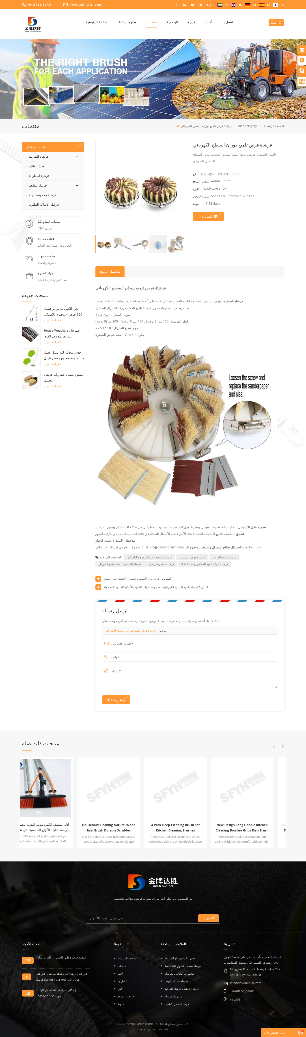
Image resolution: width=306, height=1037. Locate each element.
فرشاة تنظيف (38, 185)
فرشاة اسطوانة (39, 176)
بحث (273, 23)
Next (282, 746)
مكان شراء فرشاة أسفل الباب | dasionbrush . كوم (57, 993)
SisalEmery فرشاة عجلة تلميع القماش (204, 564)
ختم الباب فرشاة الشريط (179, 958)
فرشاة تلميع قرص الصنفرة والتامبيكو (150, 557)
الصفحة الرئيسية (97, 22)
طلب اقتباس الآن (274, 1033)
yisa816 (235, 999)
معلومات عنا (128, 22)
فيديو (191, 22)
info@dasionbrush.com (85, 4)
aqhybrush (160, 1029)
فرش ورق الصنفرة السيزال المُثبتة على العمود (131, 579)
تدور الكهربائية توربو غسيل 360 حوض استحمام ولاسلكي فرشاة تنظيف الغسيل (63, 311)
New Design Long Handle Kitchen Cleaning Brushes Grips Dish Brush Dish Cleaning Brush (186, 828)
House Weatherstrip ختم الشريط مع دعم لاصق (62, 333)
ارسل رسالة (118, 700)
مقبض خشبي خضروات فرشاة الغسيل (63, 377)
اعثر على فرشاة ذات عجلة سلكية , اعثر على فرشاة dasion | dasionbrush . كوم (61, 977)
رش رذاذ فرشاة (173, 996)
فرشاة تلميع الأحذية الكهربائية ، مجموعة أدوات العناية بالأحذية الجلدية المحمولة (150, 587)
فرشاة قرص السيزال (192, 557)
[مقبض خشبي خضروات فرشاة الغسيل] (31, 379)
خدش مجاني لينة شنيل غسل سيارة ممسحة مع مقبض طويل (64, 355)
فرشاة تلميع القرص (224, 557)
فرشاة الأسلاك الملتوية (44, 204)
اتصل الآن (205, 216)
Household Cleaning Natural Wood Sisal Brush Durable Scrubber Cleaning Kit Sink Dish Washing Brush (53, 828)
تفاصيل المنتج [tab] (110, 271)
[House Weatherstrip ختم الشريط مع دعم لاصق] (31, 335)
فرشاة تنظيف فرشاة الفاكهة (181, 989)
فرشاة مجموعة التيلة (42, 195)
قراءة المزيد (51, 320)
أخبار (208, 22)
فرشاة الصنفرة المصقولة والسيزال (120, 564)
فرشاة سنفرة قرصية (161, 564)
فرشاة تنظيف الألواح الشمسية (182, 966)
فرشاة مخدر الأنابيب (176, 1004)
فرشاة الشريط (38, 156)
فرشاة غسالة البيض (176, 981)
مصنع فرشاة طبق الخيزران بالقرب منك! (62, 957)
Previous (273, 746)
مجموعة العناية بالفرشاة (179, 973)
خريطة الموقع (125, 996)
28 (28, 993)
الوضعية (172, 22)
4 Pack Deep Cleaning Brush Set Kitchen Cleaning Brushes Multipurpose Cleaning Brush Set (120, 828)
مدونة (120, 1004)
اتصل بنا (227, 22)
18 (28, 960)
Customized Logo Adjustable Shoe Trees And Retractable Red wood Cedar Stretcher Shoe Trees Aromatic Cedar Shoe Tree (253, 828)
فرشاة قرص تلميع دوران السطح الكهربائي (130, 630)
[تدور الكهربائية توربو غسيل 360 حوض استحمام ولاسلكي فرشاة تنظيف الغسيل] (31, 314)
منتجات (152, 22)
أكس (120, 989)
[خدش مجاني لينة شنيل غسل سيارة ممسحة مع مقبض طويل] (31, 358)
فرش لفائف (37, 166)
